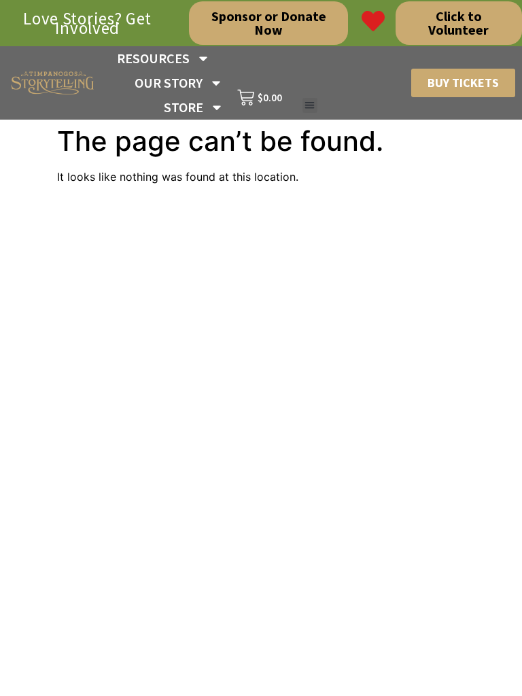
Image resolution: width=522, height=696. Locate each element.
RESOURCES (153, 58)
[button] (310, 106)
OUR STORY (169, 82)
